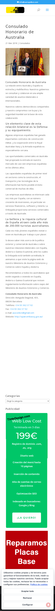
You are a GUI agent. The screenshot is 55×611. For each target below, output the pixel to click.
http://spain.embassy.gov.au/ (29, 316)
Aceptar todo (27, 591)
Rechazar (27, 598)
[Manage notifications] (48, 605)
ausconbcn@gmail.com (23, 312)
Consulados (24, 43)
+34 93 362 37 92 (24, 305)
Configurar (27, 604)
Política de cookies (39, 584)
